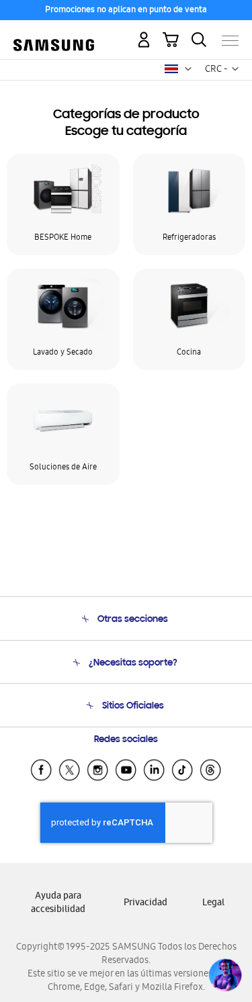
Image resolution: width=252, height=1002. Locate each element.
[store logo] (53, 35)
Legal (213, 903)
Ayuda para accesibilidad (58, 903)
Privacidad (145, 903)
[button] (188, 69)
